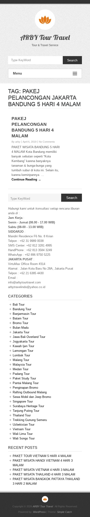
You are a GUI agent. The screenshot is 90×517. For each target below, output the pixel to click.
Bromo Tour (20, 323)
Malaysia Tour (22, 364)
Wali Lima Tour (23, 434)
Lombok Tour (21, 355)
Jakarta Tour (21, 332)
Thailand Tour (22, 415)
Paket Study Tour (24, 378)
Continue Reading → (26, 179)
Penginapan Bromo (25, 387)
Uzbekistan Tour (23, 424)
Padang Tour (21, 374)
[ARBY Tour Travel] (45, 499)
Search (72, 60)
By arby (16, 141)
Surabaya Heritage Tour (28, 406)
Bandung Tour (22, 309)
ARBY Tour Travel (45, 37)
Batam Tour (20, 318)
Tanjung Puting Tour (26, 410)
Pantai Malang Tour (26, 383)
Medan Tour (20, 369)
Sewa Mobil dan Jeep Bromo (32, 397)
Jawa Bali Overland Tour (29, 337)
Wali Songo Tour (24, 438)
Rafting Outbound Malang (30, 392)
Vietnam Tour (21, 429)
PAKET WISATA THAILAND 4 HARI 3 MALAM (44, 474)
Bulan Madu (21, 327)
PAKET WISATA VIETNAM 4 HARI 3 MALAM (43, 470)
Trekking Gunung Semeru (30, 420)
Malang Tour (21, 360)
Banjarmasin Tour (24, 314)
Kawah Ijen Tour (23, 346)
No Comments (47, 141)
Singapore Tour (23, 401)
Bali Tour (18, 304)
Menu (17, 73)
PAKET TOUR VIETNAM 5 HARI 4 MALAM (42, 456)
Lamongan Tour (23, 350)
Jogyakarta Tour (23, 341)
